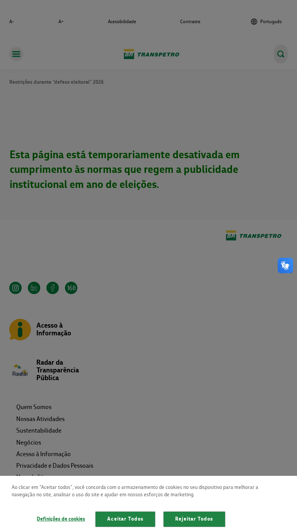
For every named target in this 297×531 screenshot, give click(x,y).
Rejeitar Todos (194, 519)
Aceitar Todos (125, 519)
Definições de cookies (61, 519)
